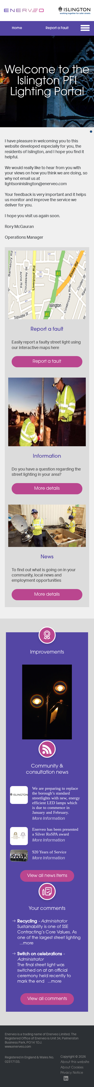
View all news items (47, 876)
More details (47, 489)
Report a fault (47, 362)
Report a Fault (57, 28)
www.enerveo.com (18, 1046)
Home (17, 28)
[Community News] (47, 526)
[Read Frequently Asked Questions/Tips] (47, 412)
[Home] (23, 10)
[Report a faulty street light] (47, 285)
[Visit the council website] (70, 10)
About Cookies (71, 1067)
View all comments (47, 999)
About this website (74, 1062)
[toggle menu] (86, 27)
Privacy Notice (71, 1073)
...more (27, 943)
